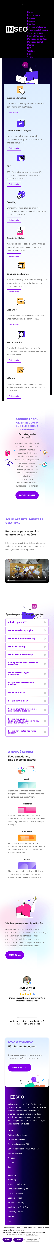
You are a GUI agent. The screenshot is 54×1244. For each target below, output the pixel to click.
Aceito (7, 1240)
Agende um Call (27, 495)
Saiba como (15, 955)
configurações (31, 1235)
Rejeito (18, 1240)
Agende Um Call (19, 1067)
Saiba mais (14, 112)
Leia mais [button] (27, 1010)
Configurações (32, 1240)
